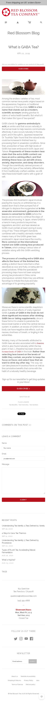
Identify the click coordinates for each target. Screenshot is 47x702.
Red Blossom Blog (23, 33)
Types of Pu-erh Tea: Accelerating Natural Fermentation (18, 551)
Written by (25, 397)
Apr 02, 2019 (23, 53)
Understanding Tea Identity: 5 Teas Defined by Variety (23, 526)
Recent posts (9, 520)
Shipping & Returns (14, 680)
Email (4, 454)
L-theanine (39, 343)
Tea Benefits (13, 405)
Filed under (23, 402)
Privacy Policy (28, 680)
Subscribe (23, 69)
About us (15, 676)
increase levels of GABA (11, 352)
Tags (4, 572)
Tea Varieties (33, 405)
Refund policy (30, 684)
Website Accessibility (28, 676)
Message (5, 464)
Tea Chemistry (23, 405)
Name (4, 443)
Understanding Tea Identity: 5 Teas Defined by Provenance (20, 541)
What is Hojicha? (8, 560)
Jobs (37, 680)
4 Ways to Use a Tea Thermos (14, 533)
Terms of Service (17, 684)
